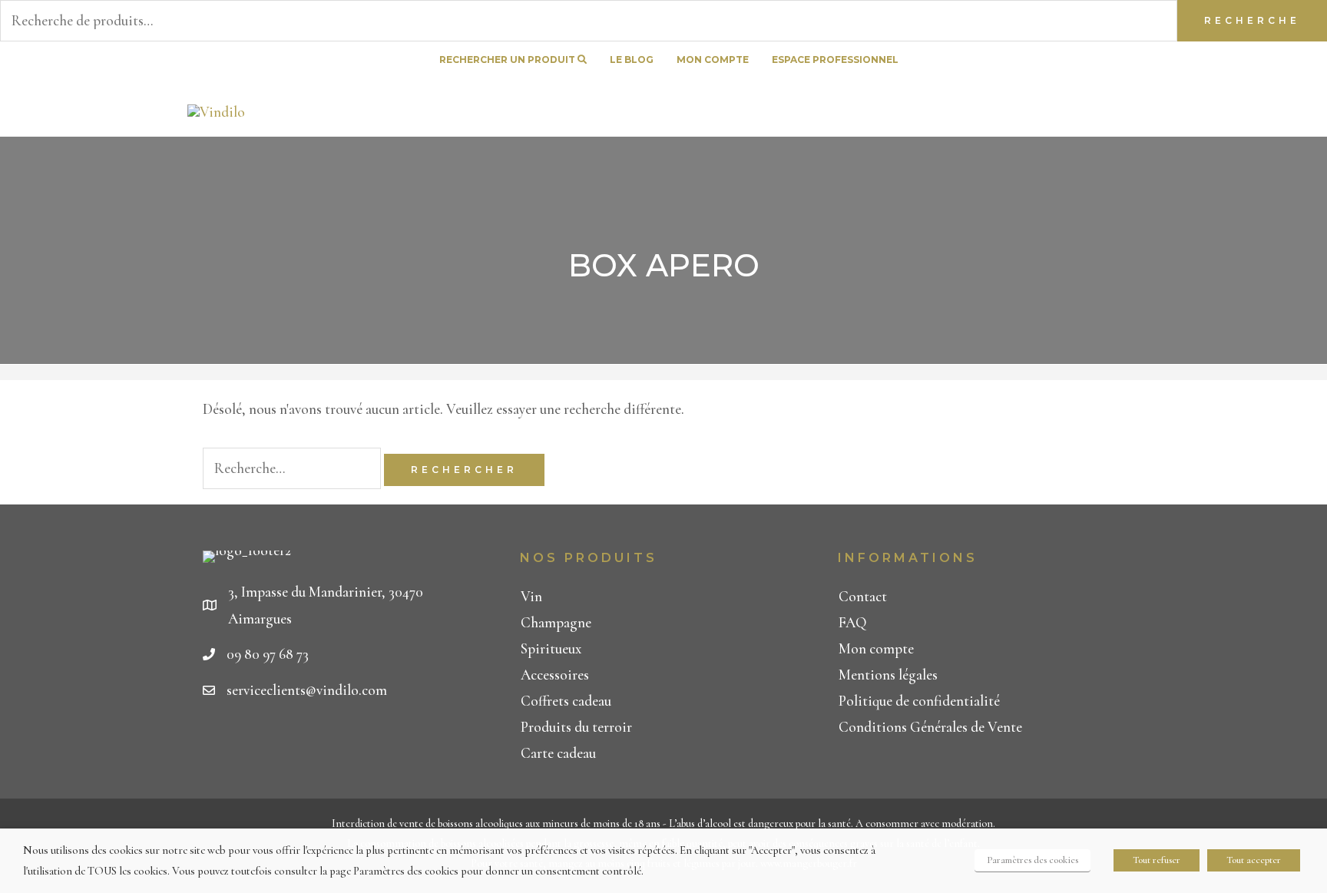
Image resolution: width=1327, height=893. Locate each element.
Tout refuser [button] (1156, 860)
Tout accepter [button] (1253, 860)
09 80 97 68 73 (268, 654)
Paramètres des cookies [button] (1032, 860)
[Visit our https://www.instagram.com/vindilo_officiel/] (1131, 60)
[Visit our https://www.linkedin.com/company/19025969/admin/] (1103, 60)
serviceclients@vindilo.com (307, 690)
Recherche (1252, 20)
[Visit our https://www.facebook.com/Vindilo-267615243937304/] (1075, 60)
